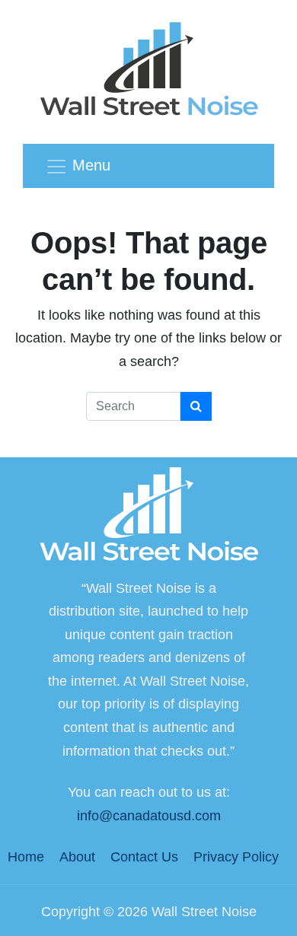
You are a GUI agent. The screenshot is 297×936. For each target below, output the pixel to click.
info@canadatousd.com (149, 815)
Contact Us (144, 856)
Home (26, 856)
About (77, 856)
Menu (91, 165)
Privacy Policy (236, 856)
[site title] (148, 516)
